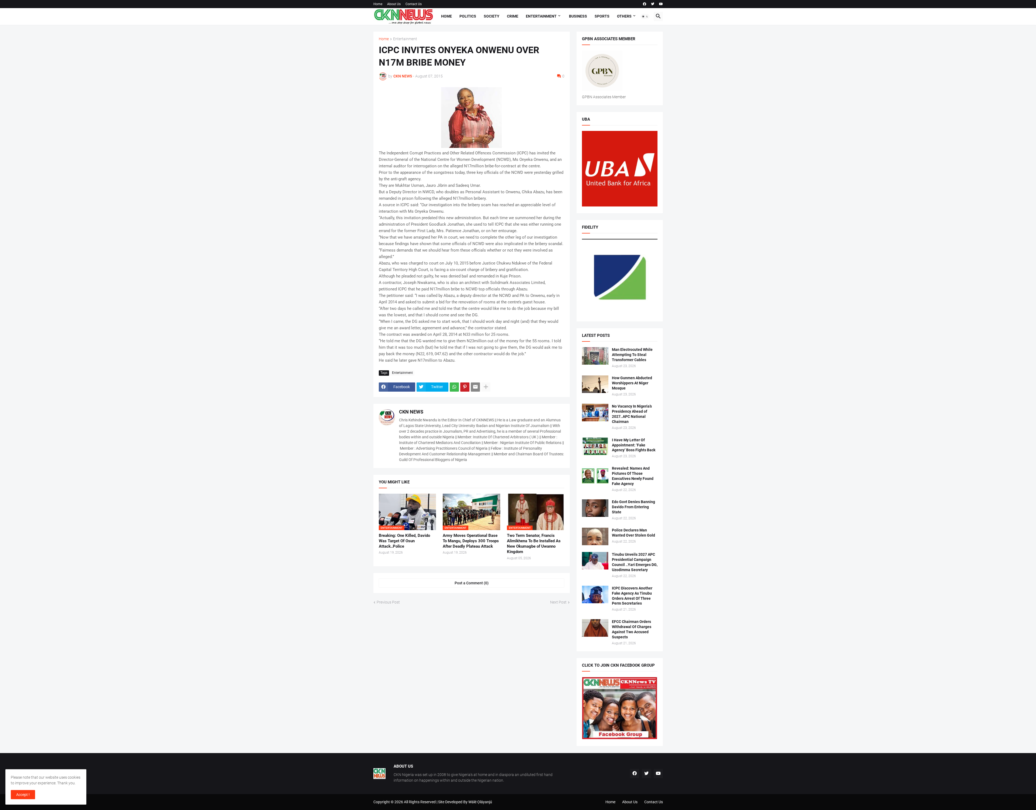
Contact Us (413, 4)
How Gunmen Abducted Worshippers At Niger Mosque (632, 383)
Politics (467, 16)
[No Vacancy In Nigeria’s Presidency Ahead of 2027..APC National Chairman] (595, 412)
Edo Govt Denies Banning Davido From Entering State (633, 507)
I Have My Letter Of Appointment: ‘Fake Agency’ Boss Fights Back (633, 445)
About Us (394, 4)
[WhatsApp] (454, 387)
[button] (645, 16)
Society (491, 16)
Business (578, 16)
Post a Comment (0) (472, 583)
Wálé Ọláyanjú (480, 802)
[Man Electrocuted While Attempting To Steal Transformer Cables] (595, 356)
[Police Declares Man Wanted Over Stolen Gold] (595, 536)
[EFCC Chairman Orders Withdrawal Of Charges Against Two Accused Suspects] (595, 628)
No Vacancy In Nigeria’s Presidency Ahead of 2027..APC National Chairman (632, 414)
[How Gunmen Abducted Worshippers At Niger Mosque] (595, 384)
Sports (602, 16)
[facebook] (644, 4)
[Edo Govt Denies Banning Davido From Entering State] (595, 508)
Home (377, 4)
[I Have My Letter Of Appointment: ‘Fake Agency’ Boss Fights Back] (595, 446)
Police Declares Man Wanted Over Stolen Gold (633, 532)
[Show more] (485, 387)
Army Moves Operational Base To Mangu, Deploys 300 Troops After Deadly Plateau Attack (471, 541)
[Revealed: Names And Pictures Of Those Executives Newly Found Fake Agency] (595, 474)
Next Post (558, 602)
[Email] (475, 387)
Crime (512, 16)
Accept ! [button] (23, 794)
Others (624, 16)
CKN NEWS (411, 412)
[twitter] (652, 4)
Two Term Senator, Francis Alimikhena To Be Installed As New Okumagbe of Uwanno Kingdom (534, 543)
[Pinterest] (464, 387)
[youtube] (661, 4)
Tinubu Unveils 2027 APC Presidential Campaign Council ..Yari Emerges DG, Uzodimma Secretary (634, 562)
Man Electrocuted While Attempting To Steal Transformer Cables (632, 354)
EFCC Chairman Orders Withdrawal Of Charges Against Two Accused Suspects (631, 629)
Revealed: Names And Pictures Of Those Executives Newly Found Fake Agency (632, 476)
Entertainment (541, 16)
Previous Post (388, 602)
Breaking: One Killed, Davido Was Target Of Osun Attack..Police (404, 541)
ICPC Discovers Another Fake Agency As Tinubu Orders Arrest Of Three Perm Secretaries (632, 596)
